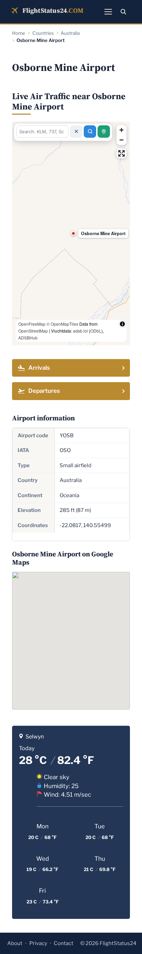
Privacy (38, 943)
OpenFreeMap (31, 324)
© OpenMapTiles (62, 324)
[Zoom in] (121, 130)
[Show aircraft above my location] (104, 131)
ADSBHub (28, 337)
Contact (63, 943)
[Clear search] (76, 131)
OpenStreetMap (33, 331)
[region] (71, 233)
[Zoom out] (121, 140)
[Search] (123, 11)
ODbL (95, 331)
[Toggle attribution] (122, 324)
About (14, 943)
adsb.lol (80, 331)
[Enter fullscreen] (121, 153)
